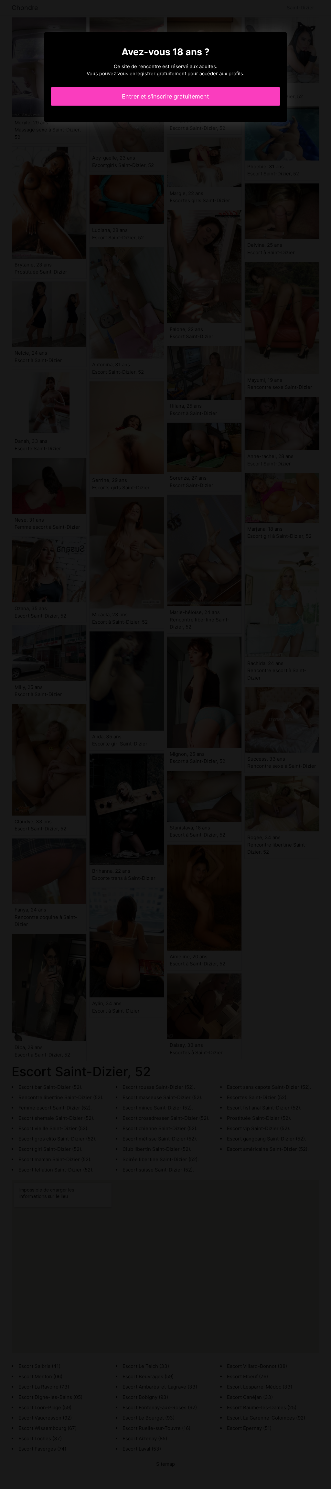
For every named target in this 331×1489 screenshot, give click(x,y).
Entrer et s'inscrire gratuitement (165, 96)
